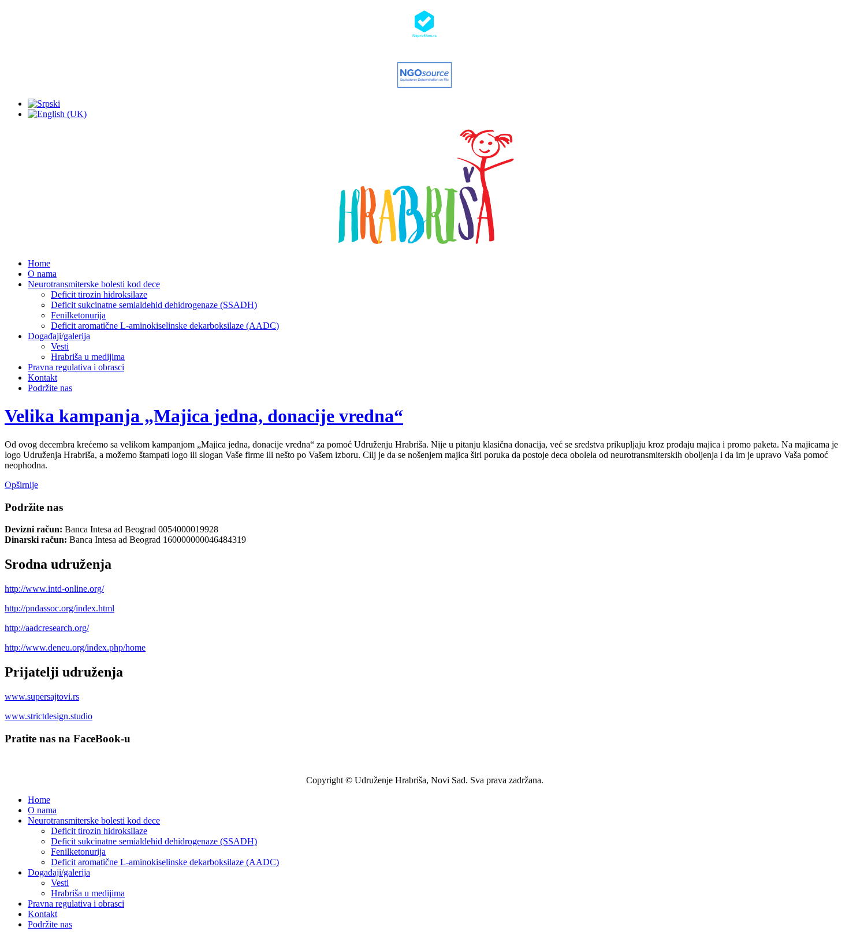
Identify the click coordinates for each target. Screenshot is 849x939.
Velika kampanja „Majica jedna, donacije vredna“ (204, 415)
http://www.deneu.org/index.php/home (75, 647)
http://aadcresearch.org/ (47, 628)
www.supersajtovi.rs (42, 696)
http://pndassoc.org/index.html (59, 608)
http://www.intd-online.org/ (54, 589)
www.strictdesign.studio (48, 716)
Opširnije (21, 485)
